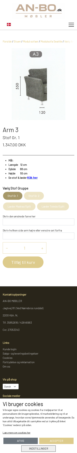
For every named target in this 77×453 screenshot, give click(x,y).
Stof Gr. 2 (33, 195)
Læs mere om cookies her (16, 432)
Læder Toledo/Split (53, 206)
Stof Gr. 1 (13, 195)
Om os (6, 366)
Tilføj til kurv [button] (23, 262)
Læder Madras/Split (19, 206)
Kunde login (9, 349)
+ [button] (42, 248)
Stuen (17, 41)
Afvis (20, 440)
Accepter (56, 440)
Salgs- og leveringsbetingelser (20, 353)
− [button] (7, 248)
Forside (7, 41)
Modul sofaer (30, 41)
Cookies (8, 357)
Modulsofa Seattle (51, 41)
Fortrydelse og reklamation (19, 362)
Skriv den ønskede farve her (19, 216)
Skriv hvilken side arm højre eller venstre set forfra (32, 230)
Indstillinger (38, 448)
